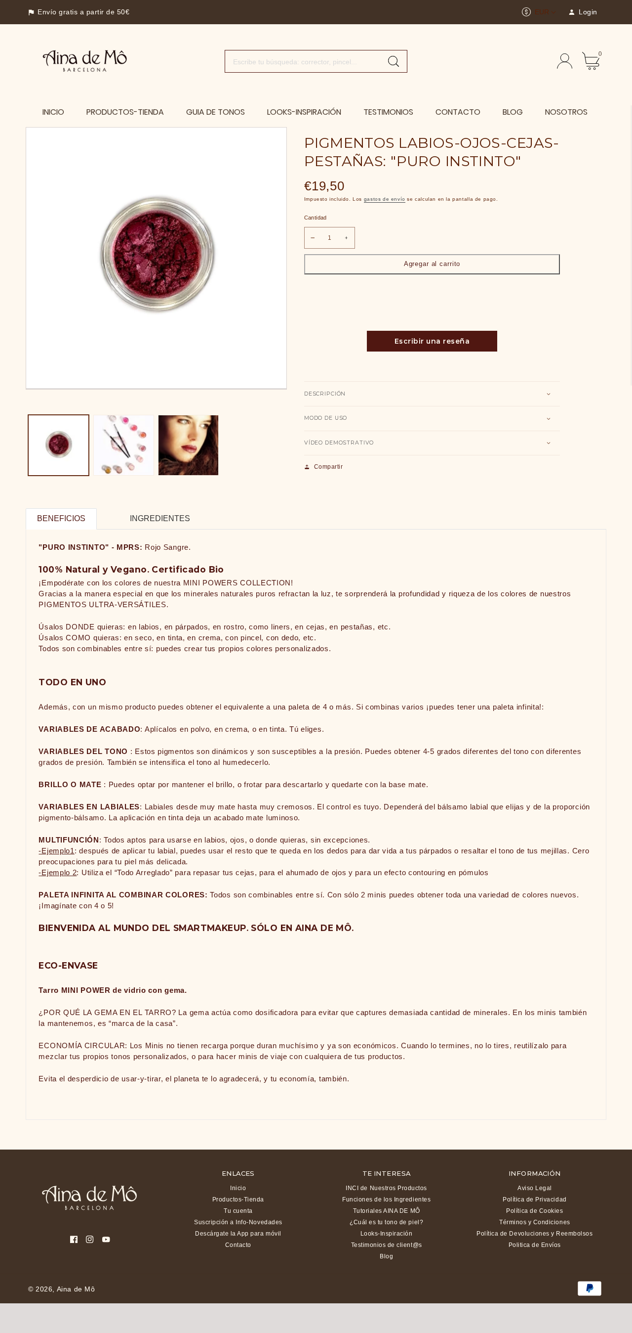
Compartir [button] (328, 466)
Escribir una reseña (432, 341)
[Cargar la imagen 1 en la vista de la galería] (58, 445)
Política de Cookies (534, 1210)
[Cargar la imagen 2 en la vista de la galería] (123, 445)
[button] (432, 394)
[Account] (564, 61)
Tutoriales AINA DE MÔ (386, 1210)
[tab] (108, 513)
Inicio (238, 1188)
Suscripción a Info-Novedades (238, 1222)
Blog (386, 1256)
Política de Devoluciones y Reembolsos (534, 1233)
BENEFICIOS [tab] (61, 518)
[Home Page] (85, 60)
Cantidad (315, 218)
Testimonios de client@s (386, 1245)
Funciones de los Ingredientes (386, 1199)
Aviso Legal (534, 1188)
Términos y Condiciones (534, 1222)
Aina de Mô (76, 1289)
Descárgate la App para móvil (238, 1233)
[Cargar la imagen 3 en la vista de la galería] (188, 445)
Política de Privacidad (534, 1199)
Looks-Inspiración (386, 1233)
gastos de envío (384, 199)
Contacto (238, 1245)
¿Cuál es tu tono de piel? (386, 1222)
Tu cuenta (238, 1210)
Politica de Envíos (535, 1245)
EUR (542, 12)
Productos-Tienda (238, 1199)
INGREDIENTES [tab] (160, 518)
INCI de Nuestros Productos (386, 1188)
